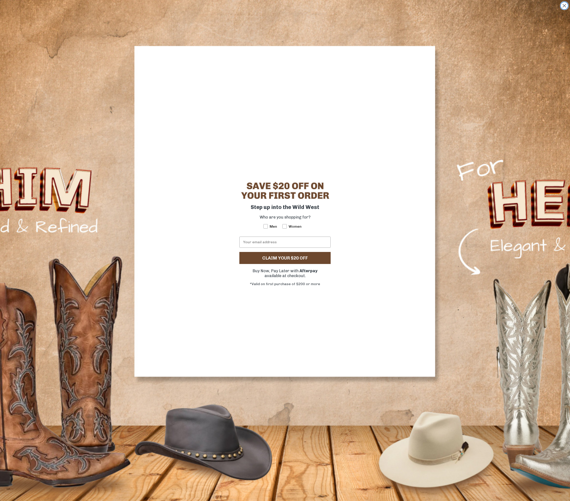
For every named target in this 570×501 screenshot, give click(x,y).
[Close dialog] (564, 6)
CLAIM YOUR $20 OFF (285, 258)
